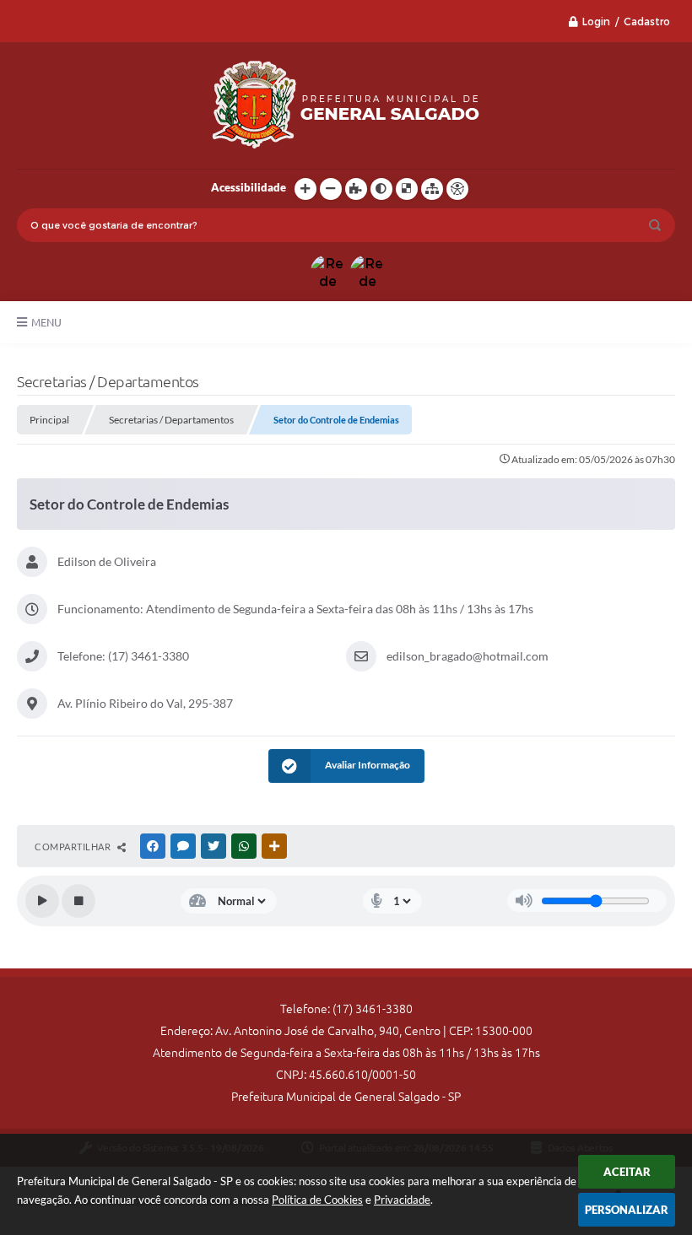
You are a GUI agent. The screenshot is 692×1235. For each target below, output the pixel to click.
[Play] (42, 901)
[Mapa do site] (432, 189)
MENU (46, 322)
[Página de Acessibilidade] (457, 189)
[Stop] (78, 901)
